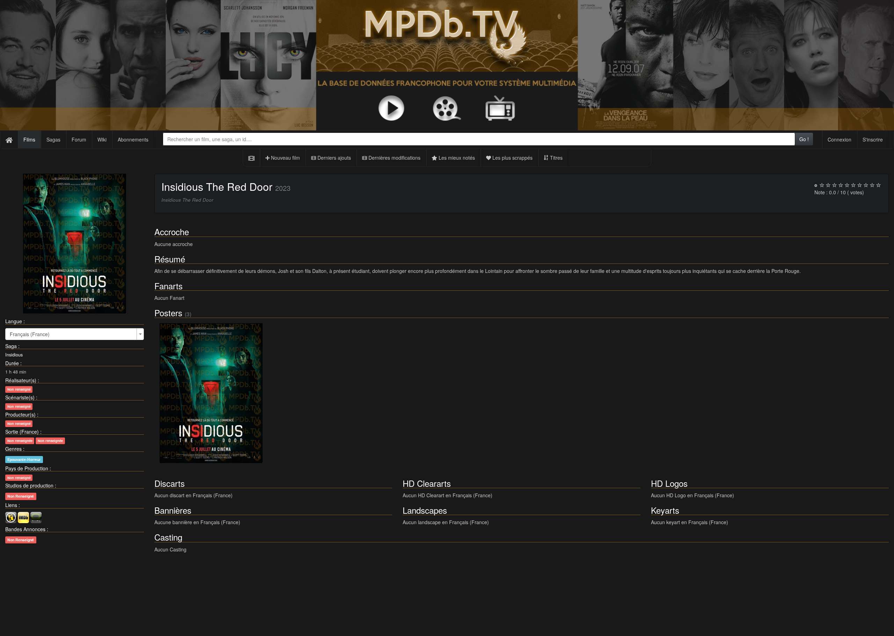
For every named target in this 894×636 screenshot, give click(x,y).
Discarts (169, 483)
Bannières (172, 510)
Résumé (169, 259)
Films (29, 139)
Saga (11, 345)
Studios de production (29, 485)
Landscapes (425, 510)
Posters (168, 312)
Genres (13, 448)
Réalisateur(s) (20, 380)
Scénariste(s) (20, 397)
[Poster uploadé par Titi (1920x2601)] (211, 393)
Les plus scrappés (512, 157)
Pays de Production (26, 468)
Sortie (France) (22, 431)
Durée (12, 363)
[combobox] (479, 139)
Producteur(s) (20, 414)
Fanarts (168, 286)
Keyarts (665, 510)
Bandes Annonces (25, 529)
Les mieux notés (456, 157)
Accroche (171, 231)
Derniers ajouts (333, 157)
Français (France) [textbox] (30, 334)
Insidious (14, 355)
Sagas (53, 139)
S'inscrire (873, 139)
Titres (556, 157)
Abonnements (133, 139)
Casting (168, 537)
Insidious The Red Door (216, 186)
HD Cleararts (427, 483)
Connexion (839, 139)
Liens (11, 504)
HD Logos (669, 483)
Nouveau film (285, 157)
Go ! (804, 139)
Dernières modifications (393, 157)
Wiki (102, 139)
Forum (79, 139)
